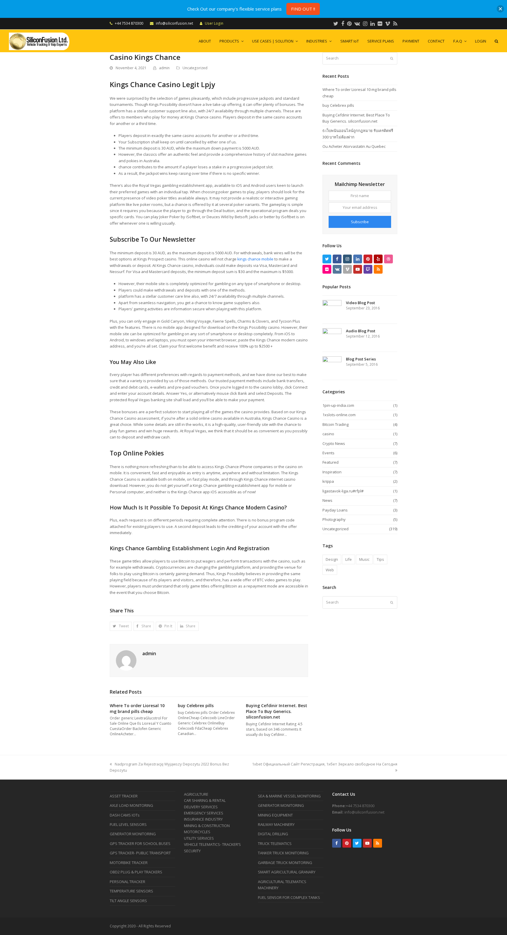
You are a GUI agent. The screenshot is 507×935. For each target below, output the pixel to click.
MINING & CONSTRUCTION (207, 825)
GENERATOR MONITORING (133, 833)
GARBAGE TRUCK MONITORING (285, 862)
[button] (121, 626)
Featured (330, 462)
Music (364, 559)
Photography (334, 519)
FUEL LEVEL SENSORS (128, 824)
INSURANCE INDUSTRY (203, 819)
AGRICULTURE (196, 794)
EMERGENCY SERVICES (203, 813)
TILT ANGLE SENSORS (128, 900)
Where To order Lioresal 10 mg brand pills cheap (137, 708)
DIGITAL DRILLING (273, 833)
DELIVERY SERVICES (201, 806)
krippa (328, 481)
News (327, 500)
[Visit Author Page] (126, 660)
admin (164, 67)
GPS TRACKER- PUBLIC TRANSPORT (140, 853)
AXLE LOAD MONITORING (131, 805)
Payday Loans (335, 510)
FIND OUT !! (303, 9)
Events (328, 452)
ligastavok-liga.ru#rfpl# (343, 491)
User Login (214, 23)
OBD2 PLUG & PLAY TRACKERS (136, 872)
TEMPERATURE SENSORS (131, 891)
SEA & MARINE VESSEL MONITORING (289, 796)
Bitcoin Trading (335, 424)
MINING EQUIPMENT (275, 815)
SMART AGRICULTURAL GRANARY (286, 872)
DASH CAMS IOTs (125, 815)
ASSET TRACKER (124, 796)
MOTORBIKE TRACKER (129, 862)
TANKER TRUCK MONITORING (283, 853)
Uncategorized (194, 67)
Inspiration (332, 472)
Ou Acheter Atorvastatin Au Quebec (354, 146)
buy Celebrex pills (196, 705)
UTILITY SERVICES (199, 838)
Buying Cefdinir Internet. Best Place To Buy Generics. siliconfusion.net (276, 711)
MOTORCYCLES (197, 831)
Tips (380, 559)
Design (332, 559)
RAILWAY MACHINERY (276, 824)
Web (330, 569)
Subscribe (360, 221)
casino (328, 433)
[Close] (500, 9)
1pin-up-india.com (338, 405)
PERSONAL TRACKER (127, 881)
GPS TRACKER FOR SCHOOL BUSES (140, 843)
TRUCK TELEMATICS (275, 843)
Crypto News (333, 443)
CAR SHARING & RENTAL (205, 800)
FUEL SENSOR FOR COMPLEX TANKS (289, 897)
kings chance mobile (255, 259)
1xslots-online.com (339, 414)
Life (348, 559)
